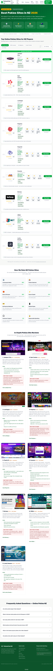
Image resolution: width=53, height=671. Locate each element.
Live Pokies (4, 47)
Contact (26, 669)
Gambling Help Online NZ (41, 261)
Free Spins (37, 2)
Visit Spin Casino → (33, 385)
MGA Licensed (13, 45)
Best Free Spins (22, 656)
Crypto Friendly (29, 45)
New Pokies (32, 2)
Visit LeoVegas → (7, 435)
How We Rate (18, 2)
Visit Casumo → (32, 489)
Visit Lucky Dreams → (8, 592)
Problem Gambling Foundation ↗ (42, 650)
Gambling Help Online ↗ (41, 648)
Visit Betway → (6, 537)
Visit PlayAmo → (33, 438)
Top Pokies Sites (12, 2)
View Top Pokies (47, 2)
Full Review (47, 61)
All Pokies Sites (5, 45)
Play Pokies (47, 59)
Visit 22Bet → (32, 541)
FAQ (23, 2)
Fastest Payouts (42, 2)
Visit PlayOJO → (6, 487)
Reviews (27, 2)
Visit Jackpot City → (7, 387)
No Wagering (20, 45)
